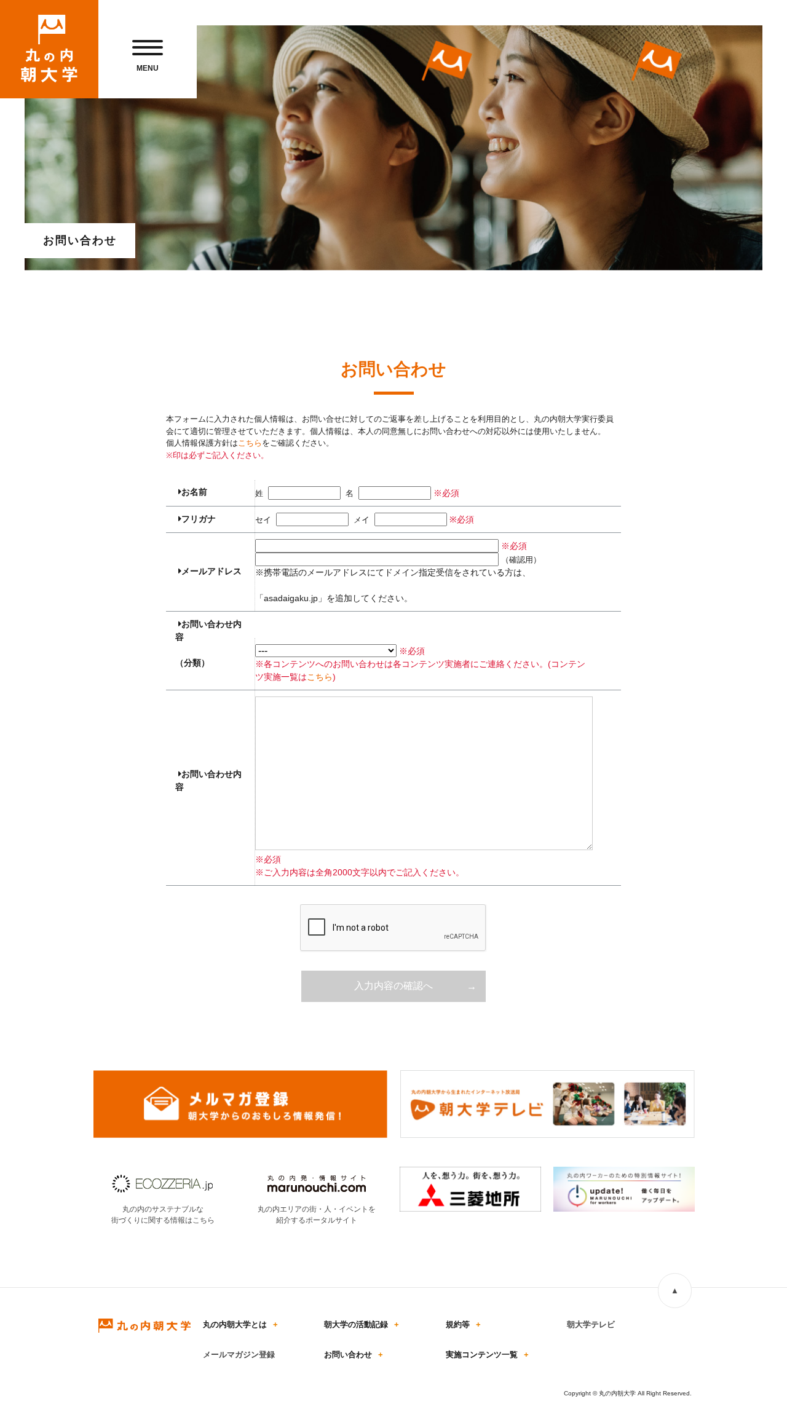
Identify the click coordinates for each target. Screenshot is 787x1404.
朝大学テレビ (591, 1324)
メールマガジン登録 (239, 1354)
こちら (250, 443)
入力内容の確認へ (393, 985)
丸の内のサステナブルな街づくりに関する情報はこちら (163, 1215)
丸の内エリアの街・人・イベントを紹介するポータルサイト (317, 1215)
